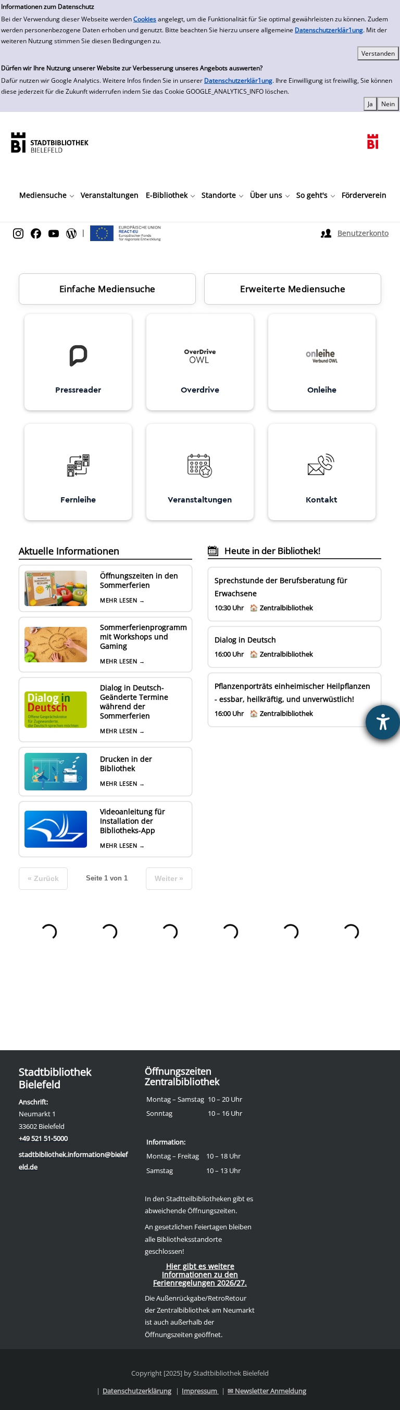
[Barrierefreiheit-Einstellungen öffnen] (383, 722)
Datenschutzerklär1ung (329, 30)
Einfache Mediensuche (107, 289)
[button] (46, 195)
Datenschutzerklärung (137, 1390)
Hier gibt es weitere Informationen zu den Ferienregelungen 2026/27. (200, 1274)
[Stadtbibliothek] (49, 141)
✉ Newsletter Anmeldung (267, 1390)
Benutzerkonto (363, 233)
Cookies (144, 19)
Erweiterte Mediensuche (292, 289)
